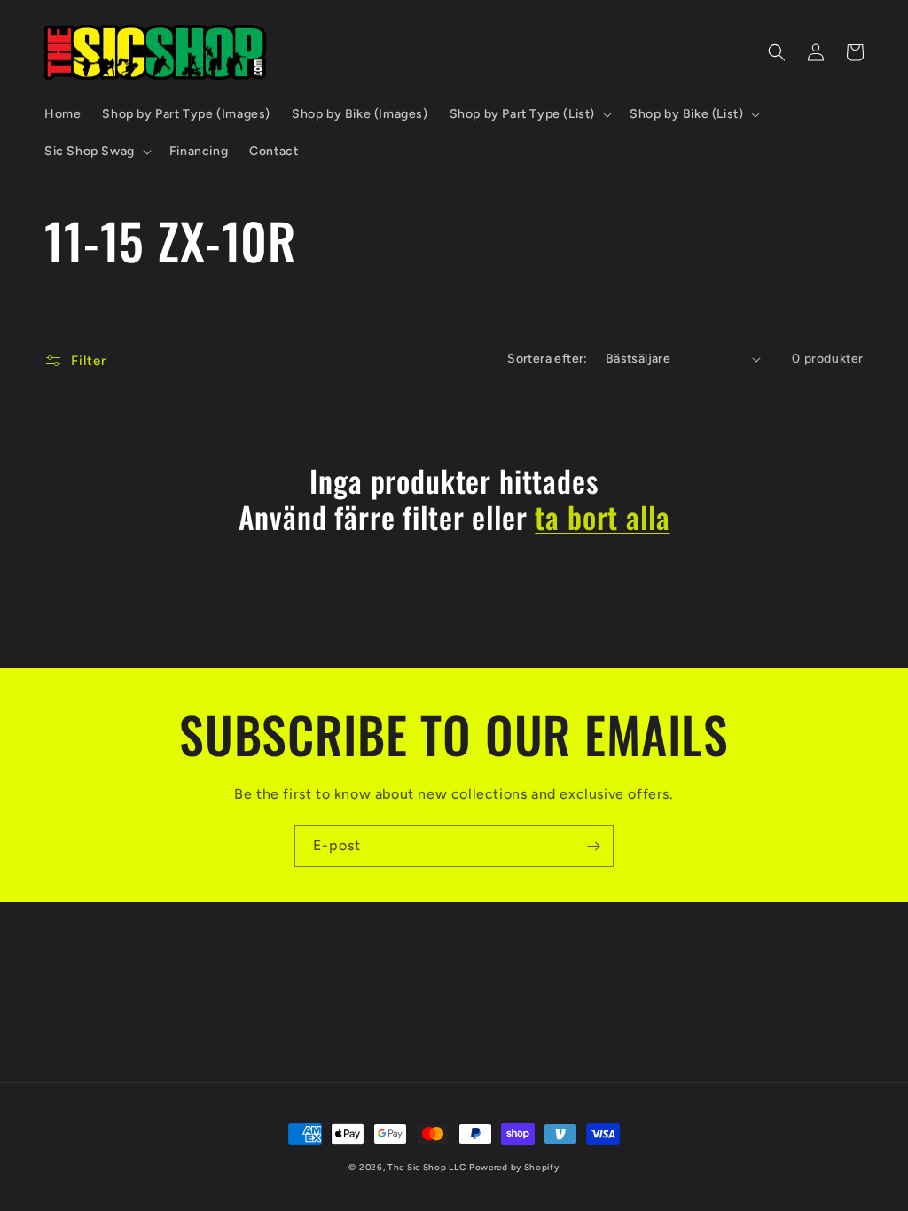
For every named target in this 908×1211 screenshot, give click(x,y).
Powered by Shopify (514, 1167)
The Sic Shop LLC (426, 1167)
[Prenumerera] (593, 846)
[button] (529, 114)
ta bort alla (602, 517)
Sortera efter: (547, 358)
